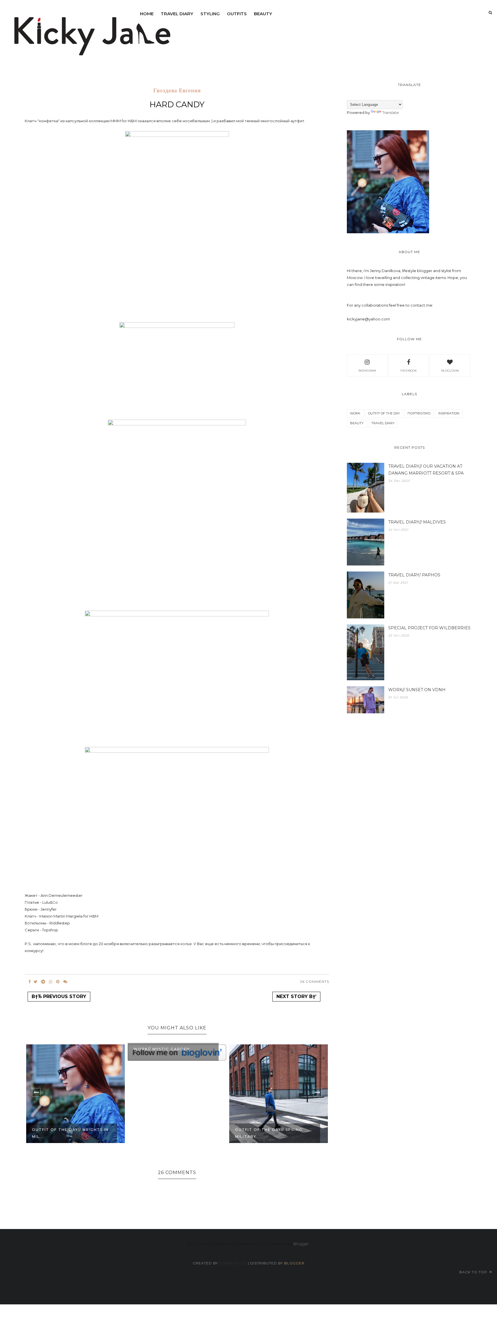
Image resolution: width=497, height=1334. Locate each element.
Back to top (473, 1272)
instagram (367, 370)
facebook (408, 370)
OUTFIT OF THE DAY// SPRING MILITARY (269, 1133)
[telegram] (43, 981)
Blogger (301, 1243)
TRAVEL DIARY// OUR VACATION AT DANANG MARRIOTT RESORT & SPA (426, 470)
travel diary (383, 423)
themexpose (233, 1263)
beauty (263, 13)
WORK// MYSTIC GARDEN (161, 1049)
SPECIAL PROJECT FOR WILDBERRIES (429, 627)
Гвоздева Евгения (177, 90)
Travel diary (177, 13)
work (355, 413)
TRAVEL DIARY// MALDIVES (417, 522)
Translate (390, 112)
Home (147, 13)
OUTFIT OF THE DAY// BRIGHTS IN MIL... (70, 1133)
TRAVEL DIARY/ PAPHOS (414, 575)
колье (186, 943)
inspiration (448, 413)
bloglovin (450, 370)
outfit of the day (384, 413)
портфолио (419, 413)
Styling (210, 13)
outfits (237, 13)
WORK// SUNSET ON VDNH (417, 689)
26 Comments (314, 981)
